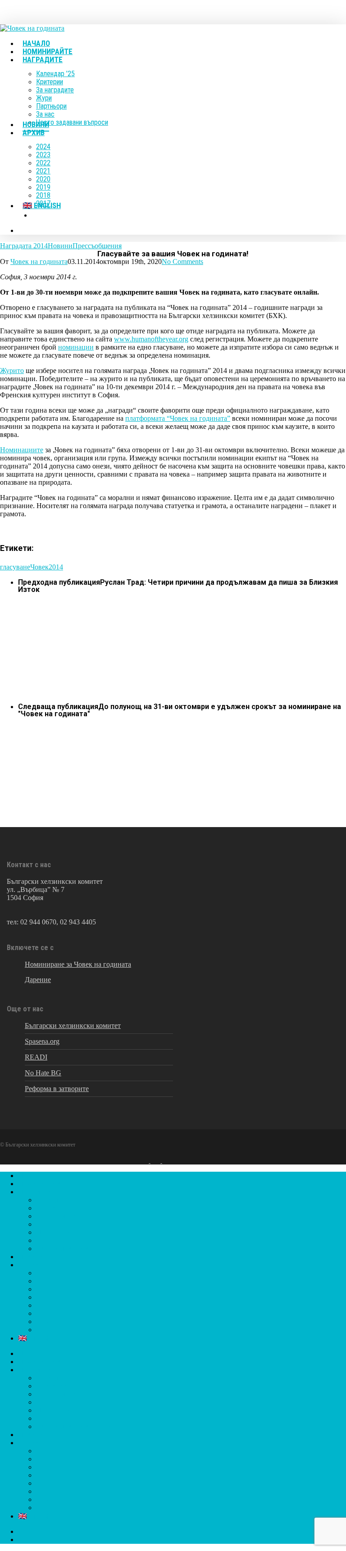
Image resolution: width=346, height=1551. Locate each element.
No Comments (182, 261)
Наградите (34, 1192)
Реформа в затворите (57, 1088)
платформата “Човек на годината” (177, 418)
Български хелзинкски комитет (73, 1025)
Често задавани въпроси (73, 1248)
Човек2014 (46, 567)
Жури (44, 1224)
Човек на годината (39, 261)
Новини (60, 246)
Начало (29, 1175)
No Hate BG (43, 1073)
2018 (43, 1321)
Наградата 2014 (24, 246)
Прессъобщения (97, 246)
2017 (43, 1329)
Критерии (51, 1208)
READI (36, 1057)
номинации (76, 347)
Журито (12, 370)
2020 (43, 1305)
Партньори (53, 1232)
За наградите (56, 1216)
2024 (43, 1273)
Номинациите (21, 450)
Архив (28, 1265)
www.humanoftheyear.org (151, 339)
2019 (43, 1313)
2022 (43, 1289)
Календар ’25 (56, 1200)
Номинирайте (39, 1183)
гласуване (15, 567)
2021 (43, 1297)
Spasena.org (42, 1041)
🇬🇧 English (34, 1338)
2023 (43, 1281)
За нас (45, 1240)
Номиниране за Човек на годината (78, 964)
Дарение (38, 979)
